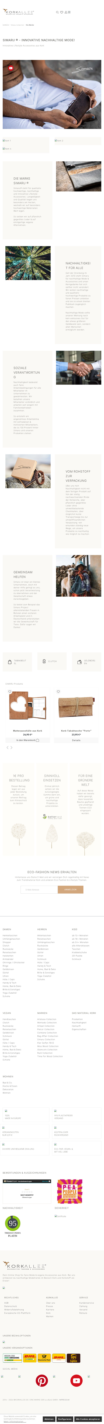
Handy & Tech (9, 983)
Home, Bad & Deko (12, 986)
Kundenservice (86, 1303)
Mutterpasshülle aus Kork (27, 730)
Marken (49, 1316)
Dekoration (8, 1089)
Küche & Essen (10, 1086)
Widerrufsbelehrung (14, 1309)
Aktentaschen (44, 935)
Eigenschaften (79, 1029)
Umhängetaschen (11, 939)
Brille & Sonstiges (11, 989)
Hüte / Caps (9, 979)
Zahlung (83, 1306)
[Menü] (69, 12)
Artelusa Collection (46, 1019)
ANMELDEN (70, 889)
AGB (6, 1303)
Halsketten (8, 956)
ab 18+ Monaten (80, 939)
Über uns (50, 1303)
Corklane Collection (47, 1033)
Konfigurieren (65, 1419)
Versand (83, 1309)
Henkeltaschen (10, 935)
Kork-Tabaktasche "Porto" (76, 730)
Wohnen (7, 1093)
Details (76, 740)
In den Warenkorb (26, 740)
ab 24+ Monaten (80, 942)
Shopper (7, 942)
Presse (49, 1306)
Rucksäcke (8, 949)
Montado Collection (47, 1022)
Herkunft (76, 1026)
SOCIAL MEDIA (10, 1369)
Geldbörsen (8, 969)
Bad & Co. (7, 1082)
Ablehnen (49, 1419)
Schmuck (41, 959)
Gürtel (6, 972)
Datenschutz (10, 1306)
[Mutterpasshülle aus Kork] (28, 706)
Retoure (83, 1313)
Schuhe (6, 996)
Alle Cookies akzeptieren (88, 1419)
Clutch (6, 945)
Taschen (76, 949)
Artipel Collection (46, 1026)
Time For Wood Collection (50, 1056)
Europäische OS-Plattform (17, 1313)
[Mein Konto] (65, 12)
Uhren (6, 976)
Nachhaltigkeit (79, 1022)
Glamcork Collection (47, 1049)
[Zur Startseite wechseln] (18, 12)
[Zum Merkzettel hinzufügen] (9, 691)
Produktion (77, 1019)
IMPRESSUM (64, 1400)
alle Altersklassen (81, 945)
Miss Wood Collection (48, 1046)
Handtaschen (9, 1019)
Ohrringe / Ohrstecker (14, 962)
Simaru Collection (46, 1039)
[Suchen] (57, 12)
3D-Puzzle (77, 956)
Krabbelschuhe (79, 952)
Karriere (50, 1309)
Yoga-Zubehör (10, 993)
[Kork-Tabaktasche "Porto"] (76, 706)
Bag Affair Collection (47, 1036)
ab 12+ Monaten (80, 935)
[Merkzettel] (61, 12)
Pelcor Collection (45, 1029)
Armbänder (8, 959)
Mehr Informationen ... (15, 1421)
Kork (48, 1313)
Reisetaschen (9, 952)
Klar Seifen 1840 (45, 1043)
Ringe (5, 966)
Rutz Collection (45, 1053)
